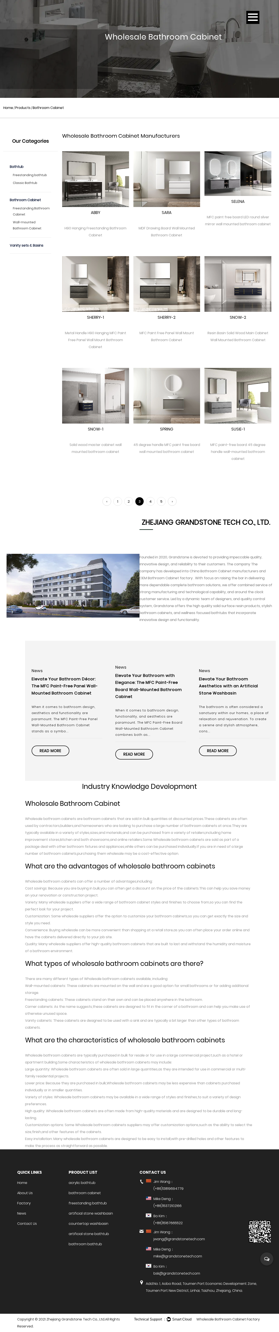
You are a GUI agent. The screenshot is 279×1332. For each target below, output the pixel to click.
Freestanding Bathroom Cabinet (31, 211)
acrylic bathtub (82, 1182)
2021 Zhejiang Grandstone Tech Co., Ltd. (72, 1319)
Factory (24, 1203)
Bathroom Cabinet (25, 199)
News (21, 1213)
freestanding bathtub (88, 1203)
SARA (167, 212)
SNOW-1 (95, 429)
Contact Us (27, 1223)
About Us (25, 1192)
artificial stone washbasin (91, 1213)
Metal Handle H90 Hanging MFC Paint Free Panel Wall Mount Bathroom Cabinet (95, 339)
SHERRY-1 (95, 317)
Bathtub (17, 166)
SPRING (166, 429)
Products (23, 107)
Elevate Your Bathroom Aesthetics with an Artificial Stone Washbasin (144, 686)
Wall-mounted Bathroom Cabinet (27, 225)
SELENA (238, 201)
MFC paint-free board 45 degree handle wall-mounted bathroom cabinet (237, 451)
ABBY (95, 212)
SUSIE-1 (238, 429)
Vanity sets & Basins (26, 245)
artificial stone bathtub (89, 1233)
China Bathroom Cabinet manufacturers (224, 571)
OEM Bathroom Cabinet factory (167, 578)
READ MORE (50, 754)
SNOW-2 (238, 317)
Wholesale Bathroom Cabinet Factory (228, 1319)
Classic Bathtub (25, 183)
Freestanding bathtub (30, 175)
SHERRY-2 (167, 317)
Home (8, 107)
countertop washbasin (88, 1223)
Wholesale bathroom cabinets (50, 818)
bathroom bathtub (85, 1244)
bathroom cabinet (85, 1192)
